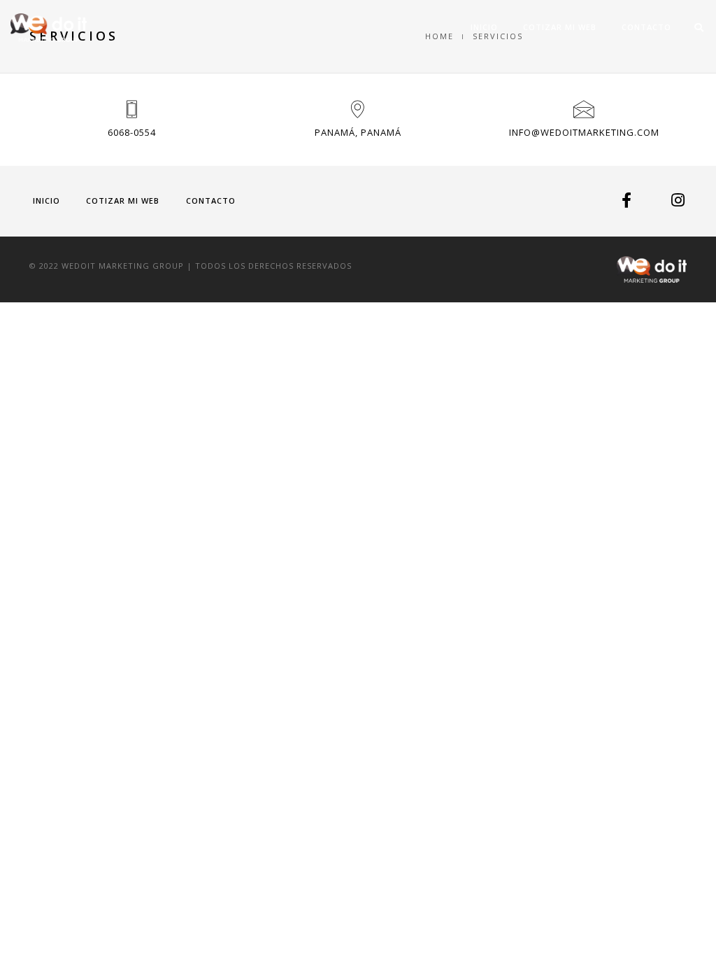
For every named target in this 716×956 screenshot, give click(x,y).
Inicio (484, 27)
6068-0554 (132, 132)
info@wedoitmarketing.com (584, 132)
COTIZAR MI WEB (559, 27)
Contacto (646, 27)
